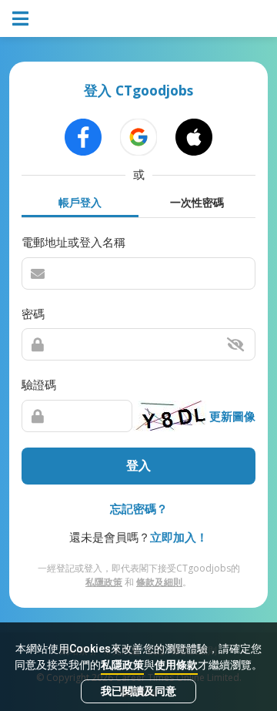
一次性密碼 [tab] (197, 202)
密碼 (33, 313)
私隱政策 (122, 665)
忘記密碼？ (139, 508)
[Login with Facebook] (83, 137)
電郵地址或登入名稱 (73, 242)
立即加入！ (179, 537)
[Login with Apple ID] (193, 137)
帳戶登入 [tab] (80, 202)
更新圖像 (232, 416)
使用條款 (176, 665)
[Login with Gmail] (138, 137)
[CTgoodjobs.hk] (138, 18)
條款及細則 (159, 582)
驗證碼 (39, 384)
